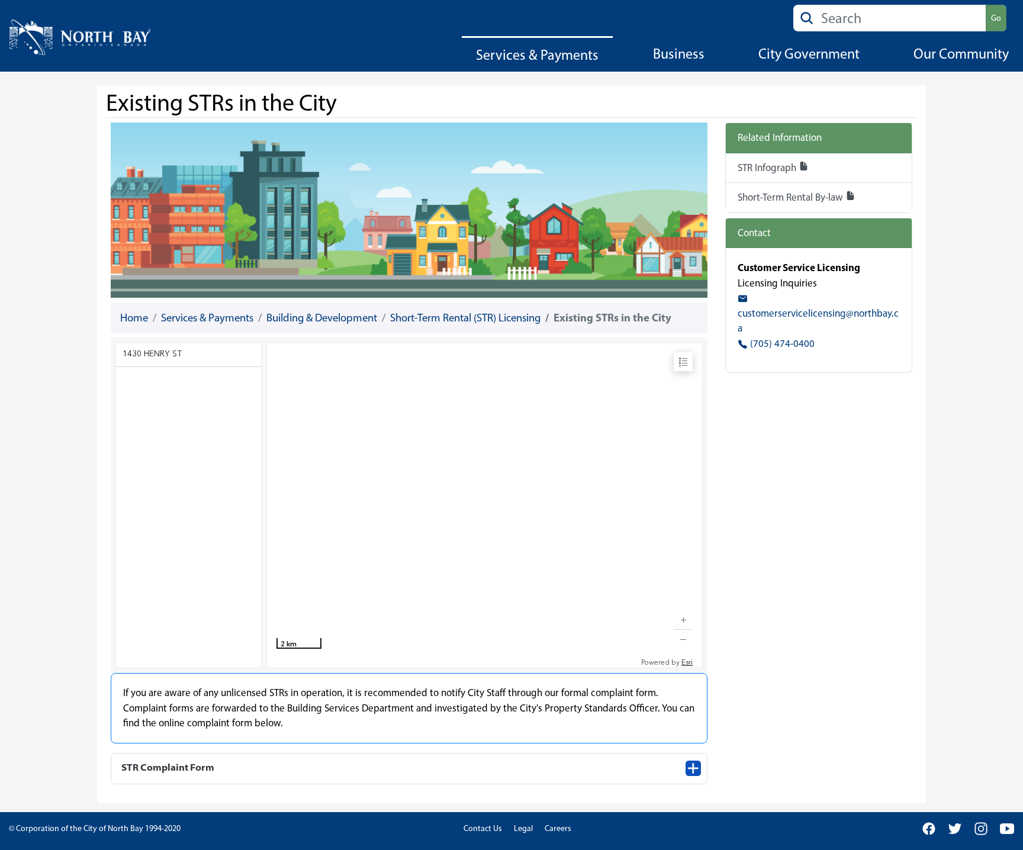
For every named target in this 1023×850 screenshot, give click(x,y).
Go (996, 18)
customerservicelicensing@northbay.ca (818, 320)
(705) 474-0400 (781, 343)
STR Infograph (768, 167)
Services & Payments (537, 54)
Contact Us (483, 828)
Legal (523, 828)
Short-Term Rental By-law (791, 197)
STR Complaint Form (167, 767)
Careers (558, 828)
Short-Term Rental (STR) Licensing (465, 317)
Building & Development (321, 317)
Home (134, 317)
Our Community (961, 53)
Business (678, 53)
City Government (809, 53)
